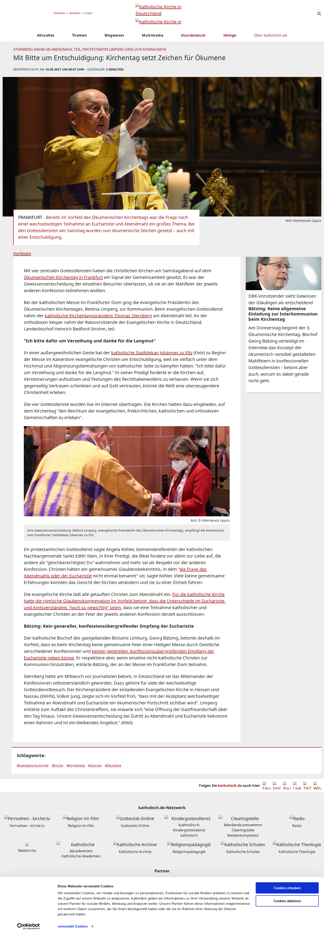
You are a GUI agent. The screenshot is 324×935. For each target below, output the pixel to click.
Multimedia (152, 35)
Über (270, 35)
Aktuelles (74, 13)
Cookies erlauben (287, 888)
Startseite (59, 13)
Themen (79, 35)
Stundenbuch (193, 35)
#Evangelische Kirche (32, 765)
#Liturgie (95, 765)
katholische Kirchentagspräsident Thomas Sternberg (98, 316)
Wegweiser (114, 35)
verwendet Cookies (73, 926)
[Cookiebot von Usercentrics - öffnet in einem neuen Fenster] (28, 926)
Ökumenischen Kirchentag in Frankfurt (63, 277)
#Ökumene (113, 765)
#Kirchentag (76, 765)
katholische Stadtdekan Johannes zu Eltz (151, 353)
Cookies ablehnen (287, 901)
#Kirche (57, 765)
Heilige (229, 35)
